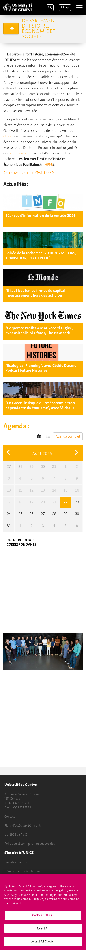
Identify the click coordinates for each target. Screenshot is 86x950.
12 (32, 490)
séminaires (17, 153)
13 (43, 490)
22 (65, 502)
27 (9, 466)
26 (32, 514)
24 (9, 514)
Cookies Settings (43, 915)
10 (9, 490)
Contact (9, 816)
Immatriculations (16, 862)
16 (77, 490)
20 (43, 502)
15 (65, 490)
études (8, 136)
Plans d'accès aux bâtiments (23, 825)
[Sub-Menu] (79, 28)
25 (20, 514)
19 (32, 502)
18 (20, 502)
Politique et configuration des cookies (29, 844)
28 (20, 466)
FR (62, 7)
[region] (43, 912)
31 (54, 466)
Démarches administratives (22, 871)
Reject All (43, 928)
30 (43, 466)
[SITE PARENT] (11, 28)
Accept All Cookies (42, 941)
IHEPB (48, 164)
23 (77, 502)
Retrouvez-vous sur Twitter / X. (29, 172)
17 (9, 502)
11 (20, 490)
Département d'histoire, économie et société (40, 28)
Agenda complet (68, 436)
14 (54, 490)
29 (32, 466)
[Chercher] (50, 7)
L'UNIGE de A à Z (15, 834)
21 (54, 502)
